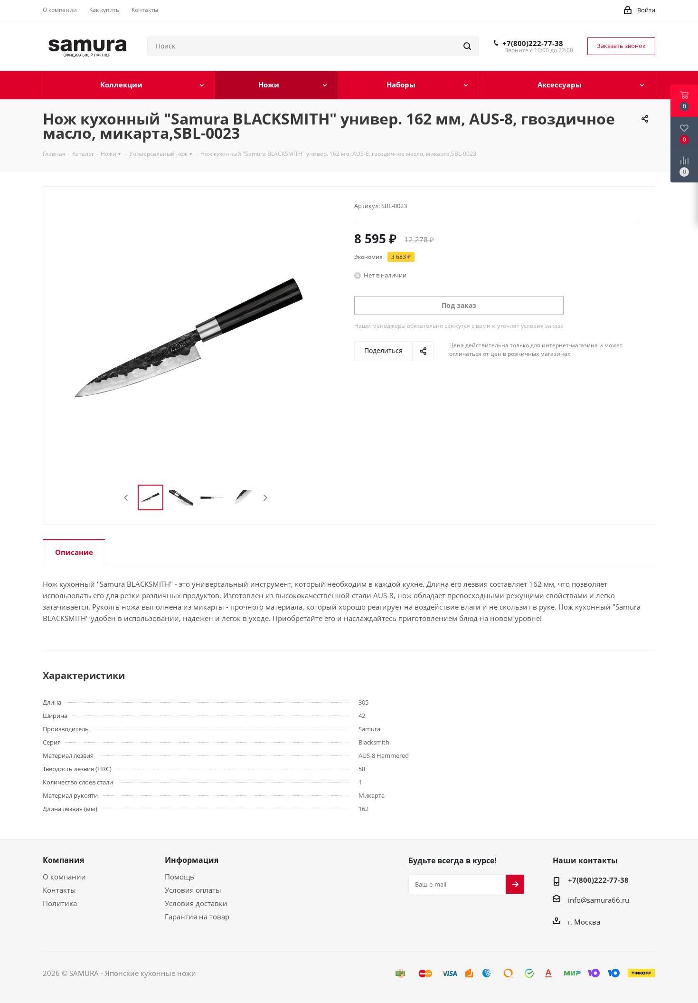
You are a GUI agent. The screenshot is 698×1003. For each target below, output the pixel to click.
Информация (191, 860)
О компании (64, 876)
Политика (60, 903)
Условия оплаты (193, 890)
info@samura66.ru (598, 900)
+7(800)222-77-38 (532, 43)
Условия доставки (196, 903)
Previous (126, 498)
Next (265, 498)
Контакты (59, 890)
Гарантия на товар (197, 916)
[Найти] (467, 46)
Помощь (179, 876)
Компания (63, 860)
